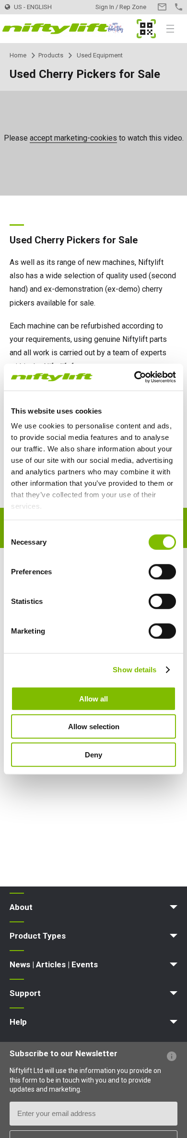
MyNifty (146, 28)
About (21, 907)
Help (18, 1022)
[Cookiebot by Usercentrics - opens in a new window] (134, 377)
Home (18, 55)
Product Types (38, 936)
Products (50, 55)
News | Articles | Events (54, 964)
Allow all (93, 698)
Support (25, 993)
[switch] (162, 571)
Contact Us (162, 7)
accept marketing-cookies (73, 137)
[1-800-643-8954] (179, 7)
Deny (93, 754)
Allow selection (93, 726)
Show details (134, 670)
